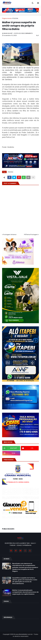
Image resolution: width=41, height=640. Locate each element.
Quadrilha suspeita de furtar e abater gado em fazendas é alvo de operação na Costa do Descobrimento (24, 581)
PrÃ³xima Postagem (31, 235)
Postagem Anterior (10, 235)
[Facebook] (9, 177)
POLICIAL (15, 18)
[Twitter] (14, 177)
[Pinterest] (19, 177)
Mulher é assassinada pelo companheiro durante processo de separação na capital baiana (25, 592)
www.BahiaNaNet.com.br (24, 634)
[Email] (28, 177)
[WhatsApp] (24, 177)
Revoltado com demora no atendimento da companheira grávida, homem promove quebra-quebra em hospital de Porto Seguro (25, 567)
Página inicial (6, 18)
